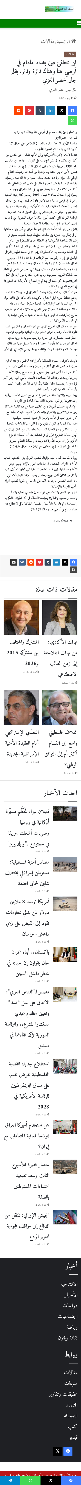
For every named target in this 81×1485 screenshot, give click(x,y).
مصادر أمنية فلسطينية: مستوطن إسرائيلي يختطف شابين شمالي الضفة (27, 873)
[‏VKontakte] (22, 562)
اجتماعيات (68, 1316)
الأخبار (71, 1295)
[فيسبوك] (72, 110)
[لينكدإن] (50, 110)
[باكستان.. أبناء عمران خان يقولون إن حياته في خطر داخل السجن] (65, 954)
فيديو (73, 1437)
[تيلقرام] (10, 1480)
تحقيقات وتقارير (63, 1394)
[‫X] (61, 110)
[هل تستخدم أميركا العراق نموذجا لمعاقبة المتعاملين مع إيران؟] (65, 1127)
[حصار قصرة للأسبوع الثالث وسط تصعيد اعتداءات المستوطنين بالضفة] (65, 1167)
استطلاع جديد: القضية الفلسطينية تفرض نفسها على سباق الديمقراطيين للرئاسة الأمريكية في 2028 (29, 1085)
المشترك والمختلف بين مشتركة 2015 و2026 (23, 653)
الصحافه (71, 1416)
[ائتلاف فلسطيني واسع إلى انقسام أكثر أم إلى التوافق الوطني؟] (59, 707)
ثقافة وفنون (68, 1338)
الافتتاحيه (69, 1284)
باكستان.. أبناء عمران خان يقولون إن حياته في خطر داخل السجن (28, 963)
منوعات (71, 1383)
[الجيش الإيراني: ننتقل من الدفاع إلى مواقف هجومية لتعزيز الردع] (65, 1217)
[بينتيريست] (29, 110)
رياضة (72, 1327)
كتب (73, 1426)
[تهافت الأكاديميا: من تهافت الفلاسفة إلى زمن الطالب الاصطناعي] (59, 617)
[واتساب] (72, 120)
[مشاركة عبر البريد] (13, 562)
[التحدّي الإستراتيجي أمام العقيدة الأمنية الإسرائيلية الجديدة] (21, 707)
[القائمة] (78, 22)
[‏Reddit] (18, 110)
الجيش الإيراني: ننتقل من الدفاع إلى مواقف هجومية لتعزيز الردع (26, 1226)
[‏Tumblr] (40, 110)
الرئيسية (64, 41)
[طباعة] (73, 569)
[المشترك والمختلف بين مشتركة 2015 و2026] (21, 617)
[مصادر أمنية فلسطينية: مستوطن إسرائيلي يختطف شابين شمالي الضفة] (65, 864)
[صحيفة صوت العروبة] (63, 8)
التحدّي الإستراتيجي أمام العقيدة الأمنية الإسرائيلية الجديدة (22, 743)
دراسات (70, 1306)
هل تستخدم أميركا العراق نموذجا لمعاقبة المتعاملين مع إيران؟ (26, 1136)
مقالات (47, 41)
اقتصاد (72, 1405)
